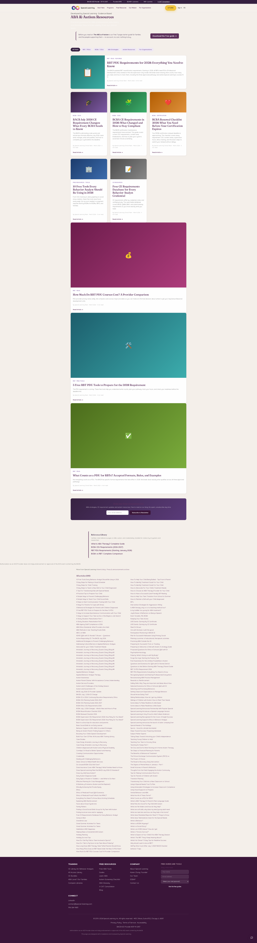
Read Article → (112, 85)
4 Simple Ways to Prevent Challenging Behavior (92, 596)
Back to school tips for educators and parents (92, 723)
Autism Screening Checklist (109, 879)
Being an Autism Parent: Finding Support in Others (93, 731)
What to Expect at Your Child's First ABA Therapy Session (150, 835)
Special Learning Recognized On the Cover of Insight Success (152, 717)
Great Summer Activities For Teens (88, 823)
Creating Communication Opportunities (89, 753)
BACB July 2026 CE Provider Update (88, 692)
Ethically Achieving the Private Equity (88, 787)
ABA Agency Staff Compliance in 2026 (89, 624)
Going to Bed (81, 818)
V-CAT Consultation (164, 1)
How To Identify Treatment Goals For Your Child (147, 582)
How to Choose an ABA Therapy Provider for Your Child (150, 591)
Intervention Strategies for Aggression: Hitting (146, 605)
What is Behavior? (137, 821)
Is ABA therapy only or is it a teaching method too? (148, 608)
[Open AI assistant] (252, 938)
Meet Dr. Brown (136, 627)
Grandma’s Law (81, 821)
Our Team (134, 876)
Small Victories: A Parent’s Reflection (143, 767)
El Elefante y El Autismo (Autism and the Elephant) (93, 784)
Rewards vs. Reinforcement (140, 680)
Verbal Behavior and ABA (139, 793)
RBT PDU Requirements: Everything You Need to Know (149, 672)
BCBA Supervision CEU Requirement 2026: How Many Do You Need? (99, 717)
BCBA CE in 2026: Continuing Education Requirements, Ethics (96, 697)
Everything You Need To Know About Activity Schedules (95, 798)
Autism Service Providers (85, 683)
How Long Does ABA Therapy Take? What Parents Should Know (98, 846)
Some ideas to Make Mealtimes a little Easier (146, 706)
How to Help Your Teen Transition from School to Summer (151, 596)
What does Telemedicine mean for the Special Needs (149, 818)
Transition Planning (137, 779)
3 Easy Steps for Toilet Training (86, 585)
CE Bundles (72, 876)
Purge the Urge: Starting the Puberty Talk (145, 658)
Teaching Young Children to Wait (142, 739)
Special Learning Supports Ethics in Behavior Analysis (149, 720)
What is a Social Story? (138, 826)
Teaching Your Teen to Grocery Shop (143, 742)
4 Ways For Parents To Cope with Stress (90, 605)
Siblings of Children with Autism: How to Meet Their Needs (150, 700)
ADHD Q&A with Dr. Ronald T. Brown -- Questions (93, 636)
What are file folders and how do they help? (146, 807)
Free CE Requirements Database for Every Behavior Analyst (97, 815)
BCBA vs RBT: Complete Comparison (107, 554)
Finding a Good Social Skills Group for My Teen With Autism (96, 809)
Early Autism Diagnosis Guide (86, 776)
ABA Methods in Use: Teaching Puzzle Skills (90, 630)
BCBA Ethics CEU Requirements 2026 (88, 706)
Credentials (80, 756)
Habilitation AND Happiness (85, 829)
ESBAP (133, 879)
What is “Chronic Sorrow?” (140, 832)
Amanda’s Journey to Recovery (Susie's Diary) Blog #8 (95, 669)
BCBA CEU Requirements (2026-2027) (107, 547)
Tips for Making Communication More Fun (145, 773)
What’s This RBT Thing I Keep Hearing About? (146, 837)
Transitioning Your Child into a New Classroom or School (150, 781)
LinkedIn (71, 900)
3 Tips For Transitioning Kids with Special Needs (92, 591)
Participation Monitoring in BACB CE (143, 633)
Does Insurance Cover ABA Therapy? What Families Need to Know (99, 767)
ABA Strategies (113, 49)
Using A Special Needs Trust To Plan (143, 784)
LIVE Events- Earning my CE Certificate (144, 624)
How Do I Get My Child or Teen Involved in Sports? (93, 840)
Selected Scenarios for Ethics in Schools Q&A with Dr (149, 686)
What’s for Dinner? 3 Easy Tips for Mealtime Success (148, 840)
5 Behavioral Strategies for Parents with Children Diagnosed (97, 608)
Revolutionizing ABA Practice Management (145, 678)
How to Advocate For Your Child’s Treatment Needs (148, 588)
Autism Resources (129, 49)
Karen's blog (101, 569)
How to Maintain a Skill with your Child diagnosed (147, 599)
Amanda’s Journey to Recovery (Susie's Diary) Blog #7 (95, 666)
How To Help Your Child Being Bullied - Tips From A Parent (151, 579)
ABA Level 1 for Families (77, 879)
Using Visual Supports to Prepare (142, 790)
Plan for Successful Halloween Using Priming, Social (148, 636)
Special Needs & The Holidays (141, 725)
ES (184, 8)
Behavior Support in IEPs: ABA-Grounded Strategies (94, 728)
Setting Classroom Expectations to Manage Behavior (149, 692)
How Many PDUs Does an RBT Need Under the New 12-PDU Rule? (98, 849)
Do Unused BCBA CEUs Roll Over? (88, 765)
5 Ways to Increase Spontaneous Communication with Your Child (98, 613)
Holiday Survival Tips (83, 837)
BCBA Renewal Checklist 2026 (86, 714)
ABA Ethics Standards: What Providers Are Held (92, 627)
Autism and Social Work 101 (85, 689)
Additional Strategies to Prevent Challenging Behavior (95, 641)
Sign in (180, 8)
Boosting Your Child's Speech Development (91, 734)
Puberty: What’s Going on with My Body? (144, 655)
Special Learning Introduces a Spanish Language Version (150, 711)
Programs (110, 8)
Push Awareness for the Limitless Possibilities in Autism (149, 661)
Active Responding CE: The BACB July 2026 (91, 638)
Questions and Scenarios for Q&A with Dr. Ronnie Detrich (150, 664)
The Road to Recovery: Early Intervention (145, 762)
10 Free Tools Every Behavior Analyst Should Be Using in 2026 (97, 579)
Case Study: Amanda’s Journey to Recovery (91, 742)
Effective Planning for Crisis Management (90, 781)
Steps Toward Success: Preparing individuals (146, 731)
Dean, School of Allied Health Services (89, 762)
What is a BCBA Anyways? (139, 823)
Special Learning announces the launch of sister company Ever (152, 723)
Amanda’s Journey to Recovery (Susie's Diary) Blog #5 (95, 661)
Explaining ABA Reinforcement (86, 801)
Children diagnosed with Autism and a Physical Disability (95, 748)
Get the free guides (175, 886)
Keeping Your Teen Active (139, 619)
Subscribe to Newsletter (140, 512)
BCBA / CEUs (99, 49)
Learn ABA (103, 876)
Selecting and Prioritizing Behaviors (143, 689)
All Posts (75, 49)
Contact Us (134, 883)
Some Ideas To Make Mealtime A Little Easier (146, 703)
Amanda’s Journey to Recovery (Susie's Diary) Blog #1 (95, 650)
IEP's (132, 602)
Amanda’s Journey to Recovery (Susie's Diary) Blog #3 (95, 655)
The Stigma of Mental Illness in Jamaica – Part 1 (147, 765)
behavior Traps (136, 849)
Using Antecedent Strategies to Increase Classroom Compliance (153, 787)
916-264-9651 (73, 907)
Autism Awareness (82, 678)
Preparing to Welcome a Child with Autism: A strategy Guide (151, 647)
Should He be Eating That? (140, 694)
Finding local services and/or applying (89, 812)
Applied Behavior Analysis (85, 672)
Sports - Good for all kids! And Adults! (143, 728)
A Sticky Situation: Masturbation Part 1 (89, 619)
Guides (101, 872)
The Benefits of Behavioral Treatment (144, 753)
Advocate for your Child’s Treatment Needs (91, 647)
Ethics (78, 790)
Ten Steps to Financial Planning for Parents (145, 750)
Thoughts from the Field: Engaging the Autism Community (150, 770)
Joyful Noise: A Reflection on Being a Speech (146, 613)
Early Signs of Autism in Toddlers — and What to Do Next (95, 779)
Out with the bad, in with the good (142, 630)
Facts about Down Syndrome (86, 804)
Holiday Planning (82, 835)
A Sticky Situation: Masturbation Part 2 (89, 621)
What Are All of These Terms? (141, 795)
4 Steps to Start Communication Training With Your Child (95, 602)
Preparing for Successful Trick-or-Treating (145, 644)
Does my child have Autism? (86, 773)
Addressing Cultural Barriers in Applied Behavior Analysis (95, 644)
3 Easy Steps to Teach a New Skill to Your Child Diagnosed (96, 588)
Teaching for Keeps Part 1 (139, 745)
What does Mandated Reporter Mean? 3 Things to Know (150, 815)
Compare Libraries (75, 883)
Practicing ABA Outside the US (141, 641)
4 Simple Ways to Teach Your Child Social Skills (92, 599)
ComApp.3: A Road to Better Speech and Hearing (93, 750)
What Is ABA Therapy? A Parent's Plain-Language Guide (150, 801)
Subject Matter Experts (138, 734)
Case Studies (80, 739)
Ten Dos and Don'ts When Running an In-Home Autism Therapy (152, 748)
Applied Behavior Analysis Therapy (88, 675)
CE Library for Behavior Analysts (80, 869)
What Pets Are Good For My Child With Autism (146, 804)
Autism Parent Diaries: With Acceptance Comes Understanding (97, 680)
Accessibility (141, 923)
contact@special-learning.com (80, 904)
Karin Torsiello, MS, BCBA (139, 616)
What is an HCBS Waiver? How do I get (144, 829)
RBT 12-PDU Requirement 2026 (141, 669)
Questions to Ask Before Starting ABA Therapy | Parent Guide (152, 666)
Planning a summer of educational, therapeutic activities (150, 638)
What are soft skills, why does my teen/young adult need (150, 809)
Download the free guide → (165, 36)
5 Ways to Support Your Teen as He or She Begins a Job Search (98, 616)
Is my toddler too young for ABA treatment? (146, 610)
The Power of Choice (138, 759)
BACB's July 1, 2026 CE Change (86, 694)
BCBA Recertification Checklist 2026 (88, 711)
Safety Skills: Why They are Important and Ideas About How (151, 683)
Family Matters (81, 807)
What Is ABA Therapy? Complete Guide (108, 544)
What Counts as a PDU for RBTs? (142, 798)
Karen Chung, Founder (138, 872)
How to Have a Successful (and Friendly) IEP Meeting (149, 593)
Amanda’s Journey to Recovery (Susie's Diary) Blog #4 (95, 658)
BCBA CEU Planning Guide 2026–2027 (89, 700)
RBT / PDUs (86, 49)
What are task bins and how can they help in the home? (150, 812)
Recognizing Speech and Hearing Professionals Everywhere (151, 675)
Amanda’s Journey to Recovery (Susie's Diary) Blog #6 (95, 664)
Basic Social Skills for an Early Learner (89, 725)
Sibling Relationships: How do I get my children (146, 697)
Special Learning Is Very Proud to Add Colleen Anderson (150, 714)
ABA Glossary (104, 883)
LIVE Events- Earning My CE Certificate (144, 621)
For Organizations (145, 8)
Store (171, 8)
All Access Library (75, 872)
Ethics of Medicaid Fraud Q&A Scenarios (90, 793)
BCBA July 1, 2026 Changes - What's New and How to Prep (96, 708)
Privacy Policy (116, 923)
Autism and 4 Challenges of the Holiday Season (92, 686)
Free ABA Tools (105, 869)
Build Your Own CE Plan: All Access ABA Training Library (95, 736)
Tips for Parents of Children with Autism (144, 776)
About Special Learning (139, 869)
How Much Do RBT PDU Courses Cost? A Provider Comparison (98, 851)
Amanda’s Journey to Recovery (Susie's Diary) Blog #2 (95, 652)
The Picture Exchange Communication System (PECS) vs (150, 756)
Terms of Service (129, 923)
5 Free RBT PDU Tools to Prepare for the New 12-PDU (94, 610)
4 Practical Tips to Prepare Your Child (89, 593)
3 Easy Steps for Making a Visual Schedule (90, 582)
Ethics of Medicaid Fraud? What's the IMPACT (91, 795)
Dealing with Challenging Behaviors (88, 759)
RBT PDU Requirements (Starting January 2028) (111, 550)
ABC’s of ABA (81, 633)
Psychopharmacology (138, 652)
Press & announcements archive (118, 569)
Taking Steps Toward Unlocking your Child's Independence (151, 736)
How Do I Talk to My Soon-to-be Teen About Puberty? (95, 843)
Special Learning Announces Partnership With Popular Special (152, 708)
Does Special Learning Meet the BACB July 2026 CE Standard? (97, 770)
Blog (101, 890)
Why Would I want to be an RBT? (142, 843)
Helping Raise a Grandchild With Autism (89, 832)
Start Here (100, 8)
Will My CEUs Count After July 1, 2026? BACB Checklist (149, 846)
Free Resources (121, 8)
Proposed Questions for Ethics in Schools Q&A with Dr (149, 650)
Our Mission (133, 8)
